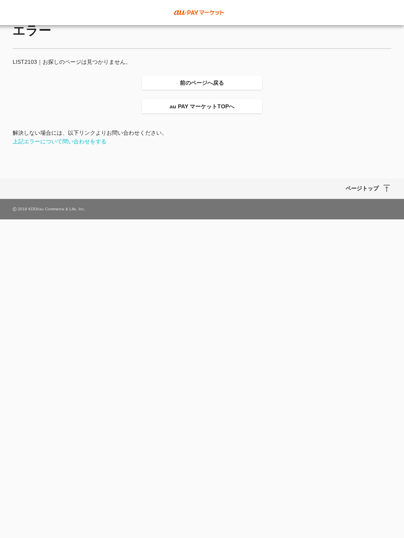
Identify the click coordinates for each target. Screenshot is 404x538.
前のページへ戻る (202, 83)
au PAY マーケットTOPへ (202, 106)
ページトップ (362, 188)
